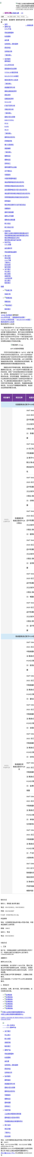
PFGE (6, 123)
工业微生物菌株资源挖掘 (13, 1114)
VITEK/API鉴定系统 (11, 72)
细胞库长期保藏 (10, 220)
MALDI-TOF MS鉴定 (12, 76)
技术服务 (8, 59)
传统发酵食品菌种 (11, 252)
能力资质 (8, 274)
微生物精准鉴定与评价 (12, 238)
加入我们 (8, 280)
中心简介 (8, 271)
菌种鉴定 (8, 1080)
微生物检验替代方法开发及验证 (15, 205)
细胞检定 (8, 159)
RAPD (7, 126)
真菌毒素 (8, 148)
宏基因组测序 (9, 98)
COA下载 (8, 260)
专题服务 (8, 1095)
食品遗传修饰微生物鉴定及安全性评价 (17, 193)
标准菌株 (8, 36)
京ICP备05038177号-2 (8, 1153)
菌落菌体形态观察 (11, 68)
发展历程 (8, 276)
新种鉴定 (8, 201)
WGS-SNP (8, 102)
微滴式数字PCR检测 (11, 80)
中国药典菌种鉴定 (11, 178)
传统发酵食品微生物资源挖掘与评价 (17, 235)
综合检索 (8, 265)
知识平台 (8, 242)
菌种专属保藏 (9, 212)
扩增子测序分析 (10, 105)
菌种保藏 (8, 1102)
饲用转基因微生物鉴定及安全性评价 (17, 197)
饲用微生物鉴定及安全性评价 (14, 186)
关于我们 (8, 269)
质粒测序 (8, 95)
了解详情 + (8, 55)
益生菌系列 (8, 248)
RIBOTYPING (9, 120)
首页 (6, 24)
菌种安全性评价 (10, 1091)
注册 (17, 13)
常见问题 (8, 258)
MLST (7, 130)
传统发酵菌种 (9, 32)
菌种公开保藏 (9, 216)
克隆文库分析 (9, 109)
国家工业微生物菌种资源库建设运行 (17, 233)
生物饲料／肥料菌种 (11, 44)
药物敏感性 (8, 141)
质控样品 (8, 47)
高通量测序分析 (10, 1084)
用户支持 (8, 256)
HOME (3, 315)
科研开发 (8, 231)
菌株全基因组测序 (11, 91)
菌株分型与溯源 (10, 1087)
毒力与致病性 (9, 144)
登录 (14, 13)
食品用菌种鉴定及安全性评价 (14, 182)
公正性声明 (8, 278)
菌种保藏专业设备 (11, 167)
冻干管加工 (8, 171)
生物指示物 (8, 51)
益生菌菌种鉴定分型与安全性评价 (16, 190)
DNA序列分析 (9, 65)
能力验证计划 (9, 227)
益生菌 (7, 40)
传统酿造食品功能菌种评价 (14, 1121)
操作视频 (8, 267)
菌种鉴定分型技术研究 (12, 1117)
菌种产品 (8, 26)
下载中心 (8, 262)
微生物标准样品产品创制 (13, 240)
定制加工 (8, 1106)
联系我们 (8, 283)
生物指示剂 (8, 1072)
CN (22, 13)
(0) (12, 13)
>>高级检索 (29, 25)
